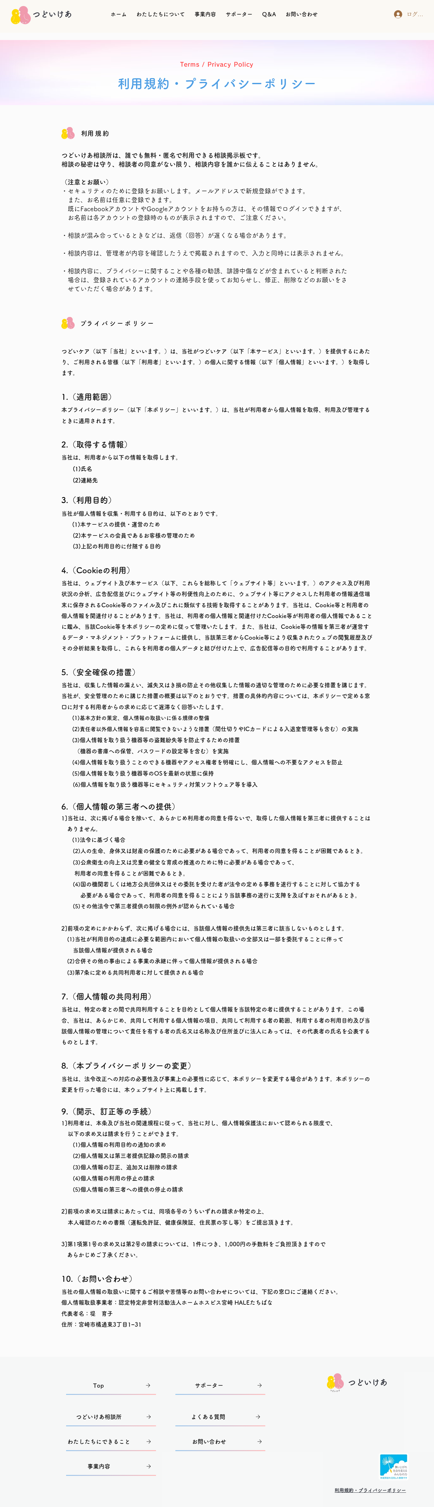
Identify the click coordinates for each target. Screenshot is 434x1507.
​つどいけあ (368, 1382)
